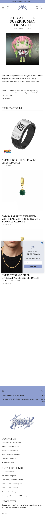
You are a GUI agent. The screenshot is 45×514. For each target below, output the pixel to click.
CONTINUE (33, 266)
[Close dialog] (42, 242)
